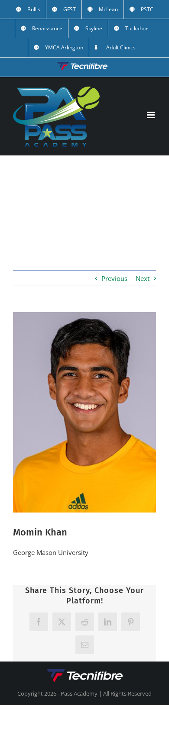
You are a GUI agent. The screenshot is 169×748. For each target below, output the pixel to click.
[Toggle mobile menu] (151, 114)
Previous (114, 278)
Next (143, 278)
